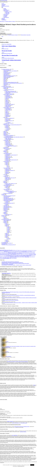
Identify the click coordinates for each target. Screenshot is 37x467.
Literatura (5, 78)
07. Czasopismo (4, 242)
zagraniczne (5, 218)
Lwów (8, 228)
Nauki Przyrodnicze (6, 161)
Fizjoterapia (7, 149)
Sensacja (6, 146)
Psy (7, 165)
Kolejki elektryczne (8, 214)
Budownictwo (7, 169)
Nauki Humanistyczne (7, 153)
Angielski (6, 125)
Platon (5, 255)
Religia (5, 182)
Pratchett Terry (33, 255)
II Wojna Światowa (8, 97)
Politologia (6, 158)
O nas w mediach (6, 14)
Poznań (8, 229)
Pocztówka (5, 221)
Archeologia (7, 95)
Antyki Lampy (6, 197)
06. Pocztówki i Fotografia (5, 219)
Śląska (6, 211)
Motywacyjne (7, 179)
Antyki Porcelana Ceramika (8, 200)
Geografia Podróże (6, 73)
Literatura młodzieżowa (8, 139)
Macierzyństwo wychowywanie (10, 177)
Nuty (6, 152)
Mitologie (5, 150)
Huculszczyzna (6, 208)
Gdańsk (8, 226)
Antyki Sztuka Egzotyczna (7, 207)
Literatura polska (7, 144)
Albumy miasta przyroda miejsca (10, 91)
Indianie (6, 98)
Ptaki (8, 166)
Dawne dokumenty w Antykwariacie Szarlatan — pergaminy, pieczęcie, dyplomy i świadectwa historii (22, 302)
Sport (6, 121)
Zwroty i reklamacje (8, 356)
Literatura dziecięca (8, 136)
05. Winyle (3, 216)
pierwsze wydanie (32, 254)
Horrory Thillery (7, 141)
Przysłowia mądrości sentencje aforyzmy (11, 159)
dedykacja (6, 251)
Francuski (6, 126)
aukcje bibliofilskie (14, 435)
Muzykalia (5, 151)
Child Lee (21, 250)
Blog (2, 6)
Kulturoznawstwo (8, 156)
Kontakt (5, 8)
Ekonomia (5, 71)
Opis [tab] (2, 36)
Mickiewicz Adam (19, 254)
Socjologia (6, 160)
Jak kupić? (3, 5)
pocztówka (8, 255)
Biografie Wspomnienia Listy (8, 87)
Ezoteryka (5, 88)
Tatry (6, 239)
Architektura (11, 192)
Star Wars (27, 256)
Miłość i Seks (7, 178)
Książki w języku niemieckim (8, 76)
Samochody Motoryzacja (9, 120)
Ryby (8, 167)
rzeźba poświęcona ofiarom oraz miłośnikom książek (21, 426)
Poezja (5, 79)
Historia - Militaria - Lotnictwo (8, 94)
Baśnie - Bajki (7, 138)
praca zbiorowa (27, 255)
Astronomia (7, 168)
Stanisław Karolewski (10, 421)
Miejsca (6, 233)
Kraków (6, 225)
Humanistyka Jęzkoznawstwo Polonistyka (10, 75)
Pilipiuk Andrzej (2, 255)
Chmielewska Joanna (24, 250)
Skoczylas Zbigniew (21, 256)
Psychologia (5, 181)
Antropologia (7, 154)
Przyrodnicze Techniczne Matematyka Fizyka (10, 82)
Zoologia (6, 164)
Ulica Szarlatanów (6, 17)
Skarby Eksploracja (8, 105)
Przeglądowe (7, 103)
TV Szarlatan (5, 15)
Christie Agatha (2, 251)
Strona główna (2, 21)
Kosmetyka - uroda (6, 133)
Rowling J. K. (2, 256)
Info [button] (2, 7)
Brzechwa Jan (15, 250)
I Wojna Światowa (8, 109)
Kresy (6, 99)
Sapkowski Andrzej (7, 256)
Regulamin (5, 9)
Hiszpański (7, 127)
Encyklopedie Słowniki (7, 72)
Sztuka (6, 187)
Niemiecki (6, 129)
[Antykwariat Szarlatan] (3, 0)
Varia (4, 85)
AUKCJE (3, 18)
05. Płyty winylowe (4, 215)
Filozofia (6, 155)
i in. (18, 252)
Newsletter (5, 16)
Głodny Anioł (7, 13)
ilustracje (20, 252)
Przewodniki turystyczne (8, 93)
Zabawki (5, 213)
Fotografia (6, 186)
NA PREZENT (4, 19)
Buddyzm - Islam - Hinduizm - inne (10, 183)
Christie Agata (34, 250)
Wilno (8, 231)
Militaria (6, 112)
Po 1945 (6, 102)
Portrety (6, 235)
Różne (6, 173)
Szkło (8, 188)
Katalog (3, 3)
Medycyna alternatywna (8, 89)
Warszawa (8, 230)
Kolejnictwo (7, 119)
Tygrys (1, 258)
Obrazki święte (6, 209)
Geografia (5, 90)
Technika (6, 240)
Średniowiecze (7, 115)
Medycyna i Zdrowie (7, 148)
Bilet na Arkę (7, 12)
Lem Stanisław (13, 254)
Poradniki (5, 176)
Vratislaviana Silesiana (7, 189)
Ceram (18, 250)
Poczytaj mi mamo (15, 255)
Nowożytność (7, 101)
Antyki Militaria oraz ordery (8, 198)
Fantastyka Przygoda (18, 251)
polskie (5, 217)
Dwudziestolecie (7, 96)
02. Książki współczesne (8, 21)
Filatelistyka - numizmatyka (9, 118)
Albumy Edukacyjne (8, 137)
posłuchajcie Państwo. (23, 431)
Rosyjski (6, 130)
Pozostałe (5, 80)
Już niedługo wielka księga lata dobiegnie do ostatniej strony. (10, 261)
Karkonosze (7, 224)
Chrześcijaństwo (7, 184)
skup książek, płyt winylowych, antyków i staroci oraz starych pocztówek (17, 361)
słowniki (8, 128)
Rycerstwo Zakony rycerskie (9, 104)
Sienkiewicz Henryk (14, 256)
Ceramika (6, 201)
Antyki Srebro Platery (7, 206)
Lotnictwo (6, 100)
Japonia (23, 252)
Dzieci (6, 223)
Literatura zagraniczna (8, 145)
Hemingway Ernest (5, 252)
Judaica (5, 131)
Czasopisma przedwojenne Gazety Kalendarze (10, 70)
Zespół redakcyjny (7, 258)
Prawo (4, 81)
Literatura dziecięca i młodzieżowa (8, 135)
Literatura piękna (6, 140)
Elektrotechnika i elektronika (9, 170)
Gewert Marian (29, 251)
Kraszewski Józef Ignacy (5, 254)
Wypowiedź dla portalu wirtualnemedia (7, 264)
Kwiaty (8, 238)
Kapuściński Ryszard (28, 252)
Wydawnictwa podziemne (7, 193)
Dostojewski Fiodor (11, 251)
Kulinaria (13, 21)
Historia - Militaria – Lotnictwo (8, 107)
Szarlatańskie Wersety (8, 11)
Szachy (8, 122)
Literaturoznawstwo (8, 157)
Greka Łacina (5, 74)
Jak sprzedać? (4, 4)
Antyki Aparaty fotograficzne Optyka (9, 195)
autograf (2, 250)
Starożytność (7, 106)
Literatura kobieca (8, 143)
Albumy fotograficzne (7, 220)
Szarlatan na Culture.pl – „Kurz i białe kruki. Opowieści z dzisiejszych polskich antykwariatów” (15, 263)
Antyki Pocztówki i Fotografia (8, 199)
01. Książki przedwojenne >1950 (6, 69)
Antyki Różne (6, 205)
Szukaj (10, 65)
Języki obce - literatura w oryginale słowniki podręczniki (12, 124)
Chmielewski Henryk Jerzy (30, 250)
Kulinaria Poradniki (6, 77)
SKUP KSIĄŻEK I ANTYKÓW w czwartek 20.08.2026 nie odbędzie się (12, 262)
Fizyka (6, 171)
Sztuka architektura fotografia (8, 185)
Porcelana (6, 202)
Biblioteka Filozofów (8, 250)
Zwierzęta (6, 241)
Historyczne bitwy (12, 252)
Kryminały (6, 142)
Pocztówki (5, 222)
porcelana (21, 255)
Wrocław (8, 232)
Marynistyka (5, 147)
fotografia (24, 251)
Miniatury (6, 175)
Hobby (5, 117)
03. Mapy (3, 194)
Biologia (6, 162)
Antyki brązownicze (6, 196)
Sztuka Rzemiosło (6, 84)
